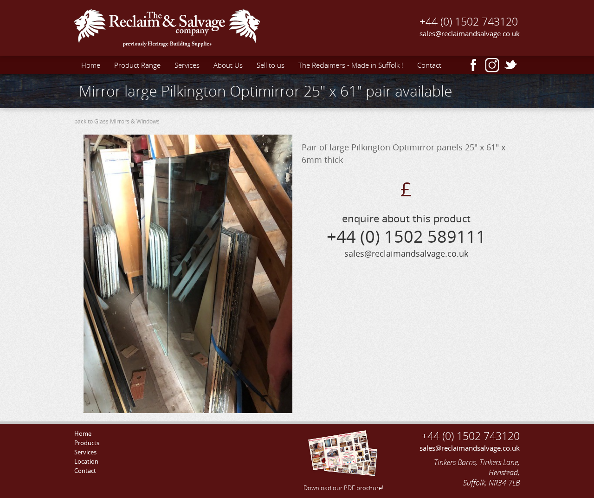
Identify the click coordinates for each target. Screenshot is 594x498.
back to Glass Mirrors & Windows (117, 121)
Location (86, 461)
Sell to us (270, 65)
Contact (429, 65)
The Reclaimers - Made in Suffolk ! (350, 65)
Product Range (137, 65)
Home (90, 65)
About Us (228, 65)
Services (187, 65)
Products (86, 443)
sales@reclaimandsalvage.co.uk (470, 33)
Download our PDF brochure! (343, 488)
